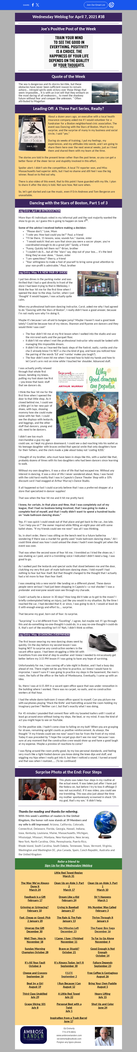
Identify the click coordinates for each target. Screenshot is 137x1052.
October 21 (69, 952)
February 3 (102, 910)
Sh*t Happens (102, 897)
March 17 (69, 890)
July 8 (35, 1007)
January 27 (68, 910)
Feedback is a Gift (34, 897)
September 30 (69, 966)
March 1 (103, 900)
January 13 (69, 921)
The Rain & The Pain (69, 917)
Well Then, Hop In (35, 938)
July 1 (69, 1011)
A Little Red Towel (69, 994)
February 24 (69, 900)
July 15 (102, 997)
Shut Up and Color (103, 1004)
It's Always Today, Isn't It (69, 962)
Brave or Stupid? (69, 949)
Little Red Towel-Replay (68, 873)
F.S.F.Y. (69, 973)
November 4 (102, 942)
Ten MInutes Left (69, 928)
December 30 (34, 931)
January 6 (102, 921)
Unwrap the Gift (34, 928)
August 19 (35, 987)
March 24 (35, 890)
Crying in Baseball (68, 907)
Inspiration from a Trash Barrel (68, 1018)
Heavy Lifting (102, 994)
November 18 (35, 942)
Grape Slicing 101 (35, 1004)
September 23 (102, 966)
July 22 (69, 997)
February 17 (35, 900)
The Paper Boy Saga (103, 928)
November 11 (69, 942)
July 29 (35, 997)
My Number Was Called (102, 907)
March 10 (102, 890)
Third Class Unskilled (35, 994)
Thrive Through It (102, 917)
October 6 (35, 966)
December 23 (69, 931)
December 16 (103, 931)
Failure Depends (102, 962)
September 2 (69, 976)
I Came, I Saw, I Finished (69, 938)
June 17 (68, 1021)
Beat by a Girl (35, 983)
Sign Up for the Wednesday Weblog (68, 865)
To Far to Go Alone (102, 938)
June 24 (102, 1007)
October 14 (102, 955)
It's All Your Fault (35, 962)
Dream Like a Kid (69, 897)
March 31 (68, 876)
